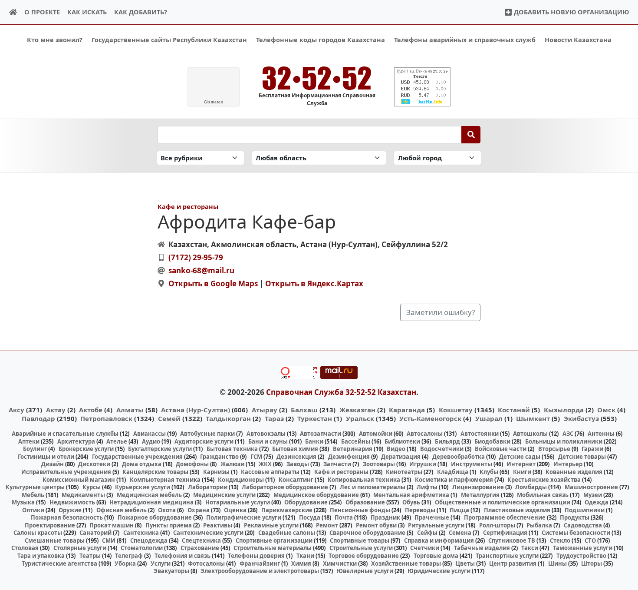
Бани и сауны (268, 441)
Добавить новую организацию (570, 12)
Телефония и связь (182, 556)
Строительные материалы (272, 548)
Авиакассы (149, 434)
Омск (606, 409)
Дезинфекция (349, 457)
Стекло (560, 540)
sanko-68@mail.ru (201, 270)
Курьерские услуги (142, 487)
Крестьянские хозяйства (544, 480)
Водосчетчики (442, 449)
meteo (213, 102)
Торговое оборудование (364, 556)
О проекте (42, 12)
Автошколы (530, 434)
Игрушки (422, 464)
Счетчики (424, 548)
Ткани (305, 556)
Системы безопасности (576, 533)
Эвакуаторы (171, 571)
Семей (169, 418)
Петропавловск (106, 418)
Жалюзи (232, 464)
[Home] (13, 12)
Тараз (274, 418)
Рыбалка (539, 525)
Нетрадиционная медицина (151, 502)
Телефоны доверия (256, 556)
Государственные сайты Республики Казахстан (169, 40)
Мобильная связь (543, 495)
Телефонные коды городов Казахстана (320, 40)
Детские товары (582, 457)
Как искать (87, 12)
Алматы (130, 409)
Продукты (574, 517)
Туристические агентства (59, 563)
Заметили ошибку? (440, 312)
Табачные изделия (482, 548)
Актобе (90, 409)
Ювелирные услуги (365, 571)
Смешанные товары (55, 540)
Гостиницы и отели (46, 457)
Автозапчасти (320, 434)
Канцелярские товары (155, 472)
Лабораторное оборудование (285, 487)
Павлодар (38, 418)
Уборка (125, 563)
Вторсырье (554, 449)
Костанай (514, 409)
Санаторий (95, 533)
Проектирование (50, 525)
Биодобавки (492, 441)
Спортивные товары (359, 540)
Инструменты (471, 464)
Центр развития (512, 563)
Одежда (596, 502)
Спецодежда (149, 540)
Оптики (33, 510)
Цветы (465, 563)
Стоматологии (142, 548)
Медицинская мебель (149, 495)
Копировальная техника (364, 480)
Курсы (91, 487)
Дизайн (52, 464)
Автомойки (375, 434)
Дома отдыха (141, 464)
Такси (529, 548)
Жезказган (357, 409)
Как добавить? (140, 12)
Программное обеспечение (505, 517)
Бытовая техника (232, 449)
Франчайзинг (260, 563)
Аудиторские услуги (203, 441)
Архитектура (76, 441)
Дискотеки (94, 464)
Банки (314, 441)
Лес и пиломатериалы (372, 487)
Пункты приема (168, 525)
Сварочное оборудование (367, 533)
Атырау (264, 409)
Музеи (592, 495)
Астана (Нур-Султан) (195, 409)
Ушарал (489, 418)
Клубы (489, 472)
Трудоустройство (581, 556)
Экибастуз (581, 418)
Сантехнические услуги (208, 533)
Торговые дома (436, 556)
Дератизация (401, 457)
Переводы (420, 510)
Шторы (591, 563)
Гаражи (592, 449)
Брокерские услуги (86, 449)
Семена (460, 533)
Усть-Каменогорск (430, 418)
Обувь (411, 502)
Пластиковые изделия (517, 510)
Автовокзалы (266, 434)
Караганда (407, 409)
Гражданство (219, 457)
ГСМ (256, 457)
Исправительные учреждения (66, 472)
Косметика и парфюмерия (454, 480)
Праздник (385, 517)
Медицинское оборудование (316, 495)
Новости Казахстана (578, 40)
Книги (522, 472)
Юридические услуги (439, 571)
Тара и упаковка (41, 556)
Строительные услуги (361, 548)
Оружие (70, 510)
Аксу (16, 409)
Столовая (25, 548)
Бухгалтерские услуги (160, 449)
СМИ (108, 540)
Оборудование (306, 502)
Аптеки (28, 441)
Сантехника (141, 533)
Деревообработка (458, 457)
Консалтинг (296, 480)
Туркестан (314, 418)
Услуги (161, 563)
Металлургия (480, 495)
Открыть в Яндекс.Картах (314, 283)
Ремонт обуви (376, 525)
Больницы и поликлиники (563, 441)
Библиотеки (402, 441)
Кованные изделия (574, 472)
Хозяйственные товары (406, 563)
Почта (344, 517)
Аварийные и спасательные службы (65, 434)
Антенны (601, 434)
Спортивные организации (274, 540)
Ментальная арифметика (411, 495)
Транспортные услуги (507, 556)
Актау (56, 409)
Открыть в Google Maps (213, 283)
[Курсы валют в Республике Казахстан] (422, 86)
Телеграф (129, 556)
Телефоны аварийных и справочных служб (465, 40)
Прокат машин (111, 525)
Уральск (360, 418)
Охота (167, 510)
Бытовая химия (295, 449)
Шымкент (533, 418)
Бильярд (447, 441)
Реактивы (217, 525)
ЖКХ (265, 464)
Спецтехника (201, 540)
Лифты (427, 487)
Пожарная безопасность (67, 517)
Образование (365, 502)
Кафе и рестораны (188, 206)
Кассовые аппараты (270, 472)
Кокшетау (456, 409)
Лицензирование (478, 487)
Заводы (297, 464)
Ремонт (327, 525)
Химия (301, 563)
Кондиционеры (241, 480)
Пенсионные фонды (360, 510)
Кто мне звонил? (54, 40)
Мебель (33, 495)
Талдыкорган (228, 418)
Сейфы (427, 533)
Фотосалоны (206, 563)
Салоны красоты (37, 533)
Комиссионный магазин (79, 480)
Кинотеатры (404, 472)
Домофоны (192, 464)
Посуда (309, 517)
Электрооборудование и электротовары (260, 571)
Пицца (459, 510)
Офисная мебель (121, 510)
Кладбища (452, 472)
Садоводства (583, 525)
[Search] (471, 134)
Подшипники (585, 510)
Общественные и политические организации (502, 502)
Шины (557, 563)
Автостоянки (479, 434)
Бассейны (355, 441)
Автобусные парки (207, 434)
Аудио (151, 441)
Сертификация (505, 533)
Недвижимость (72, 502)
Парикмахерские (286, 510)
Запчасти (337, 464)
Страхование (200, 548)
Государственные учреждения (137, 457)
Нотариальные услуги (237, 502)
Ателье (116, 441)
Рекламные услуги (271, 525)
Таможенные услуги (582, 548)
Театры (90, 556)
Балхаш (304, 409)
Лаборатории (207, 487)
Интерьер (567, 464)
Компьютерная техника (165, 480)
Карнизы (216, 472)
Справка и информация (439, 540)
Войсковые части (500, 449)
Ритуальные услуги (436, 525)
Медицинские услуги (224, 495)
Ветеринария (352, 449)
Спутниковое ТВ (511, 540)
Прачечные (431, 517)
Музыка (23, 502)
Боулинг (35, 449)
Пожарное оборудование (155, 517)
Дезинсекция (296, 457)
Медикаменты (83, 495)
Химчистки (340, 563)
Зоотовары (379, 464)
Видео (396, 449)
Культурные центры (35, 487)
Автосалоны (425, 434)
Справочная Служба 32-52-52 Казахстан (341, 392)
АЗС (567, 434)
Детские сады (519, 457)
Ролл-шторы (497, 525)
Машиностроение (591, 487)
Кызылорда (564, 409)
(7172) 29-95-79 (195, 257)
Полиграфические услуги (243, 517)
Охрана (198, 510)
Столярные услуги (79, 548)
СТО (590, 540)
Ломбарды (531, 487)
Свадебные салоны (286, 533)
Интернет (521, 464)
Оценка (235, 510)
